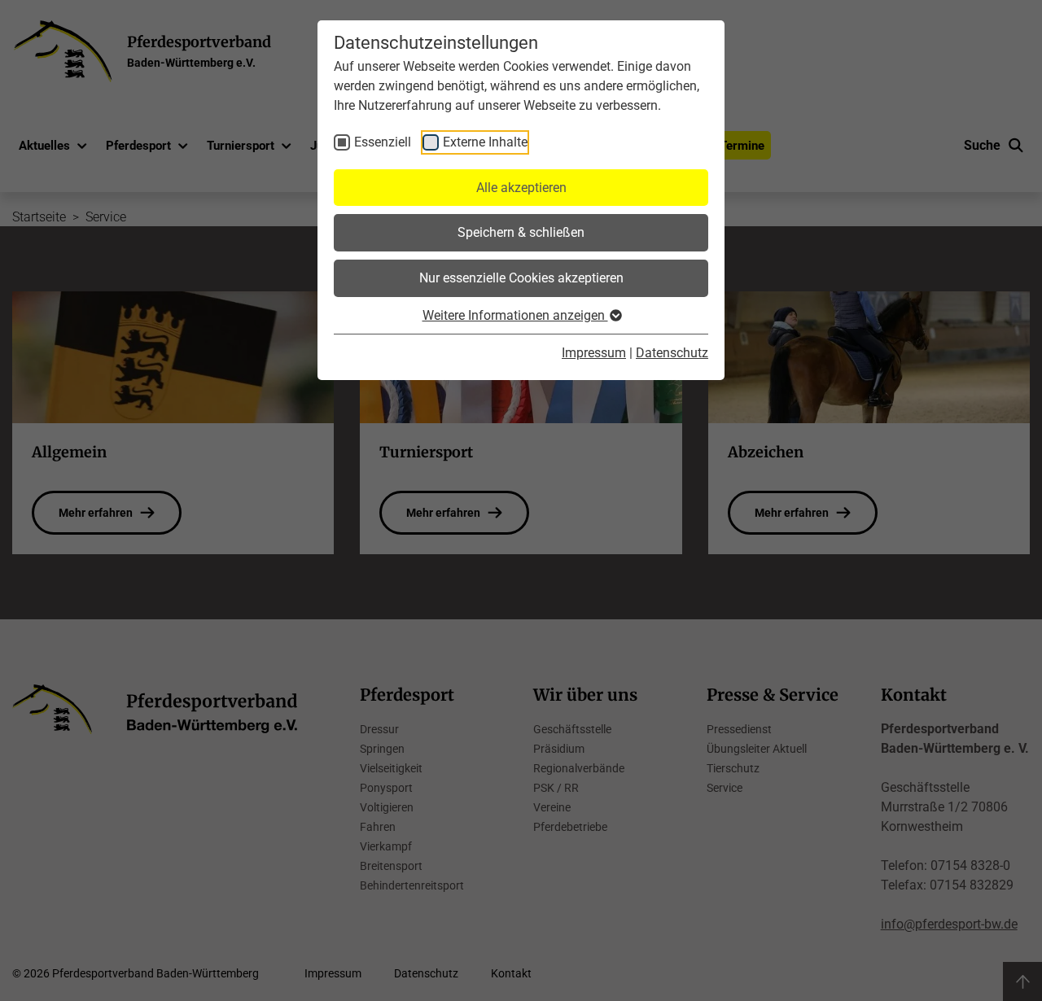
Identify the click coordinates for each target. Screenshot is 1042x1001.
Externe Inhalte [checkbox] (485, 142)
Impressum (594, 353)
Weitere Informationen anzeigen (515, 315)
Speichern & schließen (521, 232)
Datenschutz (672, 353)
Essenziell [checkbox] (382, 142)
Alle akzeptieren (521, 187)
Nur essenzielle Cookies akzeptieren (521, 278)
